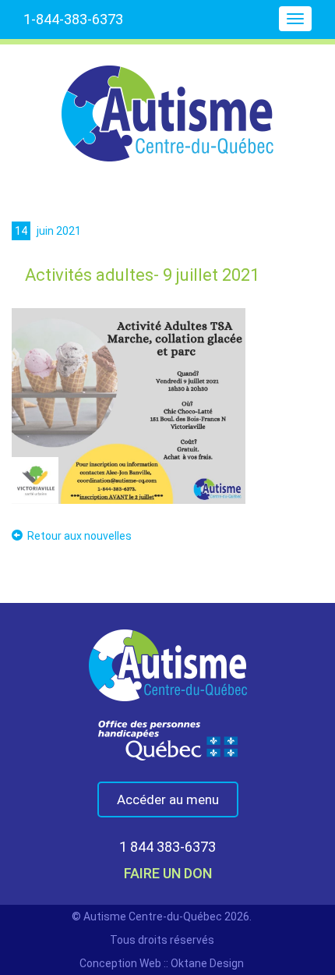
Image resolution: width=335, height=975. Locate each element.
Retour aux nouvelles (79, 536)
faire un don (168, 873)
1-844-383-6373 (73, 19)
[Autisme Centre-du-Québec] (167, 103)
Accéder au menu (168, 799)
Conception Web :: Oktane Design (161, 963)
